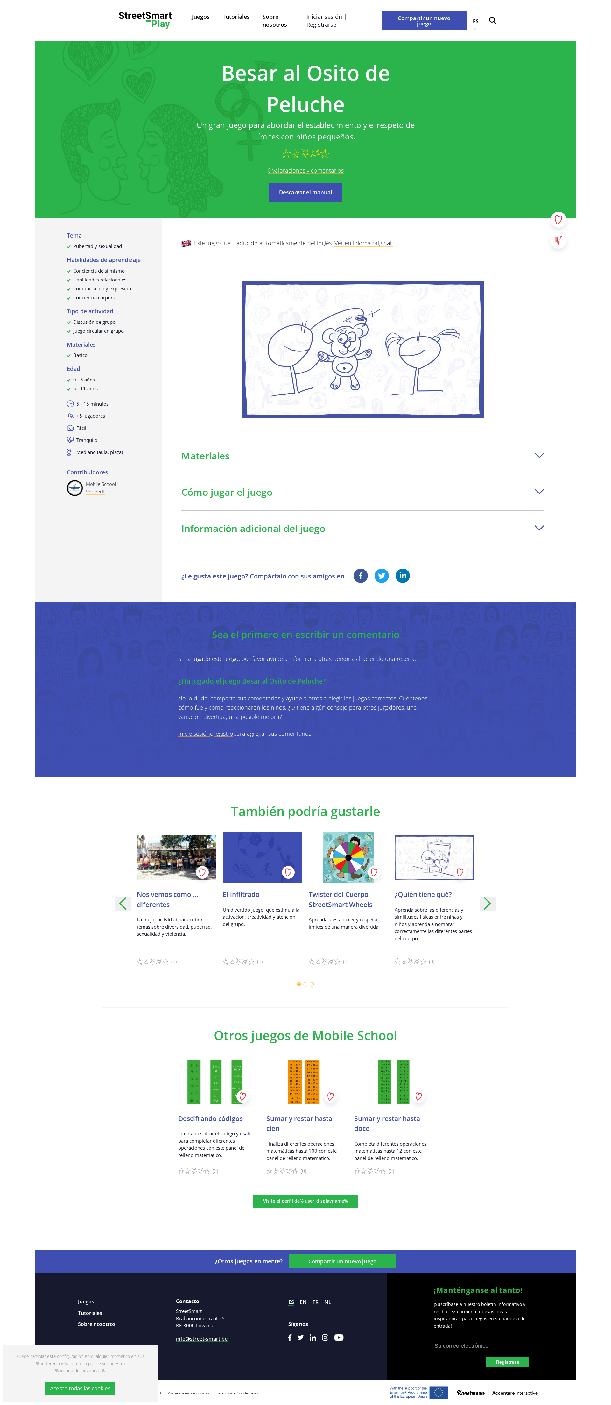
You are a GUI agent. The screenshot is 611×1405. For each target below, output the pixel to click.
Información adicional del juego (253, 528)
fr (316, 1302)
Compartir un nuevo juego (424, 20)
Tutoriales (236, 16)
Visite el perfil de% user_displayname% (305, 1201)
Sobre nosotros (275, 20)
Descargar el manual (305, 192)
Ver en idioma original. (363, 243)
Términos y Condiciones (237, 1393)
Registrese (507, 1362)
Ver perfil (95, 491)
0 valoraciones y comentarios (306, 170)
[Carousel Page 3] (312, 984)
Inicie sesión (194, 733)
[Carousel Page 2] (305, 984)
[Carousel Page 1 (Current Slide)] (299, 984)
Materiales (205, 455)
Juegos (201, 16)
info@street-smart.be (202, 1338)
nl (327, 1302)
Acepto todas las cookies (80, 1388)
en (303, 1302)
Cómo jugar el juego (226, 492)
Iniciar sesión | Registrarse (326, 20)
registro (223, 733)
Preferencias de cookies (188, 1393)
